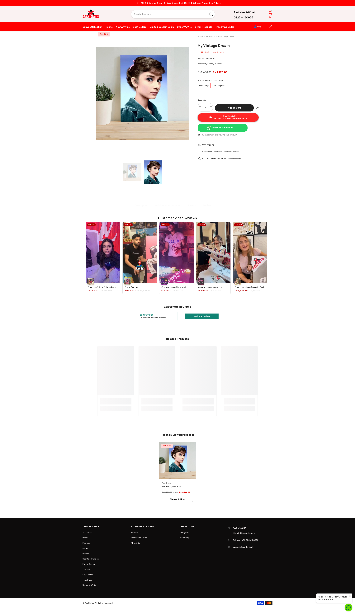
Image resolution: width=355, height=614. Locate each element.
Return (192, 208)
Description (141, 208)
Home (200, 39)
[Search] (173, 17)
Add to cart (234, 110)
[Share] (256, 111)
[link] (115, 405)
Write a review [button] (202, 319)
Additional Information (168, 208)
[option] (177, 4)
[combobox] (169, 17)
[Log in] (270, 29)
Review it (208, 208)
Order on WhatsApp (222, 130)
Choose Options (177, 502)
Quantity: (202, 103)
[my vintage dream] (177, 463)
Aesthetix (210, 61)
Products (210, 39)
